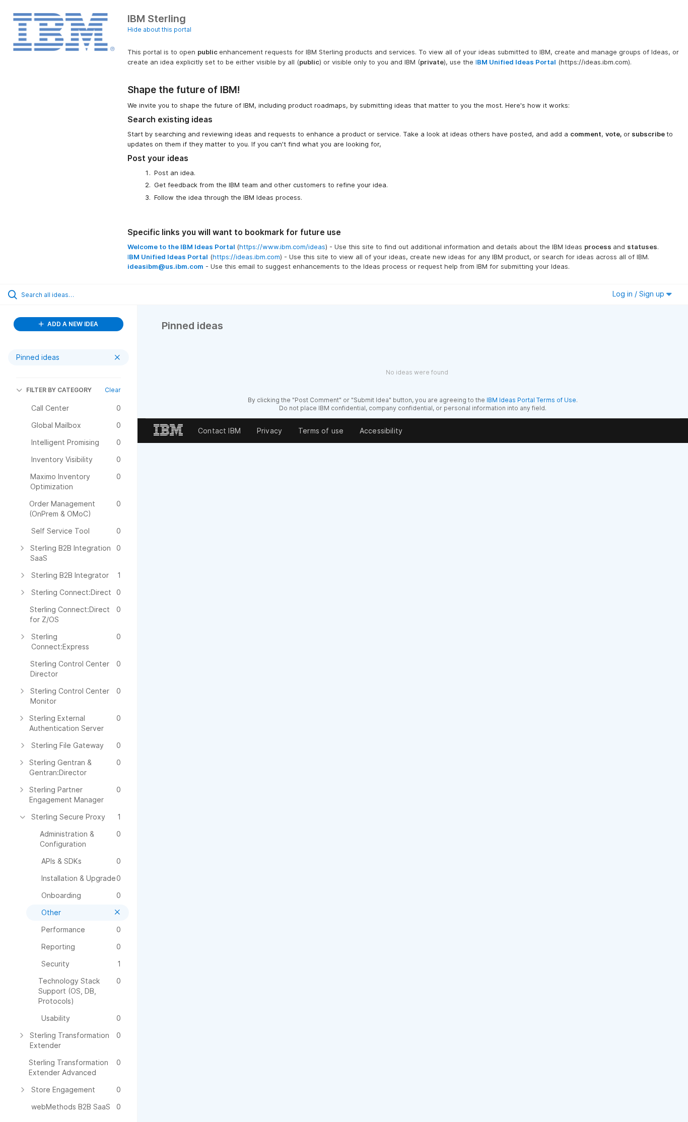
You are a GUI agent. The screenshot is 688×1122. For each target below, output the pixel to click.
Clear (113, 390)
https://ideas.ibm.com (246, 257)
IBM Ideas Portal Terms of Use (531, 400)
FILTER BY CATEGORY (59, 390)
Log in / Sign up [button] (639, 293)
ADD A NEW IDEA (72, 324)
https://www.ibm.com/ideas (282, 247)
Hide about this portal (159, 29)
